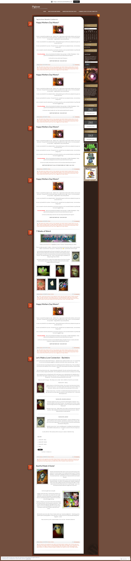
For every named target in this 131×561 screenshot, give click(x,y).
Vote (40, 449)
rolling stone (46, 547)
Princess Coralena (47, 299)
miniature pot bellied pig (43, 68)
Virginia (63, 69)
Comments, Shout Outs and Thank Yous (88, 11)
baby (61, 296)
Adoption (47, 66)
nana (63, 68)
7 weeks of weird (44, 296)
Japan (40, 298)
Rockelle (41, 69)
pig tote (74, 546)
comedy (38, 297)
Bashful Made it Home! (45, 466)
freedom (45, 67)
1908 (39, 66)
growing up (65, 297)
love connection (64, 460)
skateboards (58, 547)
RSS (98, 16)
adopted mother (43, 66)
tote (66, 547)
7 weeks (40, 296)
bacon (61, 66)
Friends (48, 67)
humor (63, 67)
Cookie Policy (28, 558)
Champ (41, 67)
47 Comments (76, 456)
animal (54, 66)
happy (52, 67)
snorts (55, 69)
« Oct (90, 41)
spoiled (59, 299)
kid (41, 546)
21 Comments (76, 221)
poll (51, 461)
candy (69, 544)
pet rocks (67, 68)
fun (50, 67)
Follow (87, 64)
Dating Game (75, 459)
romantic (57, 461)
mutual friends (64, 298)
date (71, 459)
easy (78, 459)
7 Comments (77, 116)
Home (44, 11)
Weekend (66, 69)
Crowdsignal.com (48, 451)
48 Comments (76, 541)
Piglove (36, 6)
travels (68, 547)
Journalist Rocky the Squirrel (69, 67)
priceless (74, 68)
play (37, 299)
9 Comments (77, 64)
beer (57, 544)
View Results (43, 451)
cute (43, 67)
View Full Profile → (87, 97)
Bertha (73, 66)
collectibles (76, 296)
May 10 (38, 68)
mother (54, 68)
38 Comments (76, 347)
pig (71, 68)
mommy (51, 68)
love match (69, 460)
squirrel (60, 69)
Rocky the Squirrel (48, 69)
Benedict (55, 459)
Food (42, 545)
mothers (57, 68)
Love (75, 67)
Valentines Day (70, 461)
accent (40, 544)
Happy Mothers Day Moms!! (47, 22)
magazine (45, 546)
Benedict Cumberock (68, 66)
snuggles (57, 69)
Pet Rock (68, 546)
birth (75, 66)
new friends (69, 298)
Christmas (72, 544)
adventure (51, 66)
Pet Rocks (52, 294)
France (50, 297)
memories (49, 546)
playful (40, 299)
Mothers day (60, 68)
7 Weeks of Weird (43, 231)
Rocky (44, 69)
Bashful (63, 66)
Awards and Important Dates (69, 11)
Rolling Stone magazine (52, 547)
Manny (77, 67)
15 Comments (76, 169)
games (62, 297)
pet (65, 68)
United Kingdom (68, 299)
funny (59, 297)
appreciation (57, 66)
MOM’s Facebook (90, 99)
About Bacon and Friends (54, 11)
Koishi (43, 298)
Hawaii (71, 297)
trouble (64, 299)
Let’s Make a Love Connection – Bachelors (53, 358)
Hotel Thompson (59, 67)
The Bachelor (63, 461)
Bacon (49, 64)
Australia (59, 296)
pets (70, 68)
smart (52, 69)
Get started (76, 1)
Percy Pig (63, 546)
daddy (42, 297)
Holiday (55, 67)
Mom (48, 68)
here (50, 244)
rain (43, 547)
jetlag (40, 546)
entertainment (46, 297)
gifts (54, 545)
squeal (61, 299)
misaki (60, 546)
